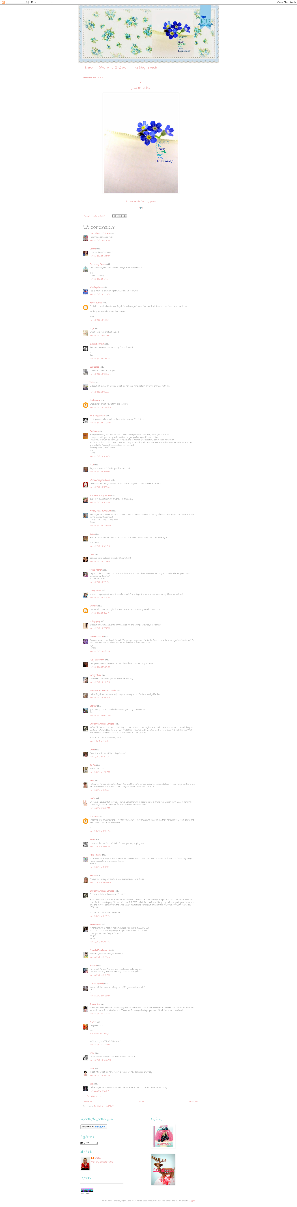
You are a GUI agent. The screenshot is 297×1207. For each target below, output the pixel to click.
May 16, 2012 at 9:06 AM (100, 374)
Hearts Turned (96, 303)
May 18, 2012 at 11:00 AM (100, 1044)
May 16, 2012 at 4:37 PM (100, 667)
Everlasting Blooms (98, 264)
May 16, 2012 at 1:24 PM (100, 561)
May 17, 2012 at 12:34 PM (100, 831)
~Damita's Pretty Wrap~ (100, 495)
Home (88, 67)
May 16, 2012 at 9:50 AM (100, 392)
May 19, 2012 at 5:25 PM (100, 1075)
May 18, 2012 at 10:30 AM (100, 1014)
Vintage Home (95, 675)
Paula (92, 780)
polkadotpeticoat (96, 287)
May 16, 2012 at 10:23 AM (100, 423)
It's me (93, 765)
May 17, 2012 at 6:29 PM (100, 916)
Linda (92, 554)
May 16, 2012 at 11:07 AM (100, 456)
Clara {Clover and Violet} (100, 233)
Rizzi (92, 464)
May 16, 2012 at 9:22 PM (100, 715)
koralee (98, 1158)
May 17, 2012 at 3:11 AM (99, 741)
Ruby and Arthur (97, 660)
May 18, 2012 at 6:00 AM (100, 996)
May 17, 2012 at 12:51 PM (100, 867)
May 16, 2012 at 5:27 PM (100, 697)
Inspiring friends (145, 67)
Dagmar (93, 706)
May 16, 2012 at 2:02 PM (100, 597)
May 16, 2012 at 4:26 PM (100, 651)
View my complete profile (102, 1162)
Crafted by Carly (97, 983)
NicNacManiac (95, 924)
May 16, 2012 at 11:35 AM (100, 487)
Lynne (92, 749)
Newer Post (88, 1101)
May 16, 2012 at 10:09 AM (100, 407)
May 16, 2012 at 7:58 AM (100, 320)
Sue (91, 1084)
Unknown (94, 606)
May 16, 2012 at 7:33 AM (100, 294)
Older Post (193, 1101)
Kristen (93, 1022)
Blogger (192, 1201)
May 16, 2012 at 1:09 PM (100, 546)
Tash (92, 382)
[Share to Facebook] (122, 216)
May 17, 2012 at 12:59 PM (100, 882)
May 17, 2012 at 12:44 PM (100, 846)
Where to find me (113, 67)
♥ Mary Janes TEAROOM (100, 511)
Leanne (93, 249)
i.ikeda (92, 798)
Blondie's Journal (97, 344)
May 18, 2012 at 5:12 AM (100, 975)
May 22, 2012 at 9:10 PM (100, 1091)
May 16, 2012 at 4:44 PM (100, 682)
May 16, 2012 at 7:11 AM (99, 279)
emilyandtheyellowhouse (100, 480)
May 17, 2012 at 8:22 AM (100, 790)
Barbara (93, 965)
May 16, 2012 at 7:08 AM (100, 256)
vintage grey (95, 621)
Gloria (92, 534)
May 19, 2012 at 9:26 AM (100, 1060)
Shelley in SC (95, 400)
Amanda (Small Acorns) (100, 950)
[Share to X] (119, 216)
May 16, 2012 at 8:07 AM (100, 335)
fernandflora (95, 1004)
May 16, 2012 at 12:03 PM (100, 525)
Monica (92, 839)
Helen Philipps (95, 855)
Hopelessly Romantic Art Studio (103, 690)
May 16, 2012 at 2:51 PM (100, 628)
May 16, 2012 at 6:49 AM (100, 240)
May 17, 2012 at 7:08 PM (100, 942)
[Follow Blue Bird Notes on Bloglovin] (93, 1128)
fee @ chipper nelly (97, 415)
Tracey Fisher (95, 590)
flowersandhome (97, 636)
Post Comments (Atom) (104, 1106)
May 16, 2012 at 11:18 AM (100, 471)
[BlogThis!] (116, 216)
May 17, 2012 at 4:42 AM (100, 772)
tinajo (92, 328)
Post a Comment (94, 1096)
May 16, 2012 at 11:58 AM (100, 502)
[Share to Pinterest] (125, 216)
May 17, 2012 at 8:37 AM (100, 808)
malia (92, 1068)
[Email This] (113, 216)
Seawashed (94, 367)
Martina (93, 875)
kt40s (92, 1053)
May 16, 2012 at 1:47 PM (99, 582)
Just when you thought (99, 1033)
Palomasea (94, 431)
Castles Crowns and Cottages (102, 724)
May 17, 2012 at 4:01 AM (99, 757)
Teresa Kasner (96, 570)
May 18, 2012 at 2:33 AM (100, 957)
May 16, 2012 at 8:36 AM (100, 359)
